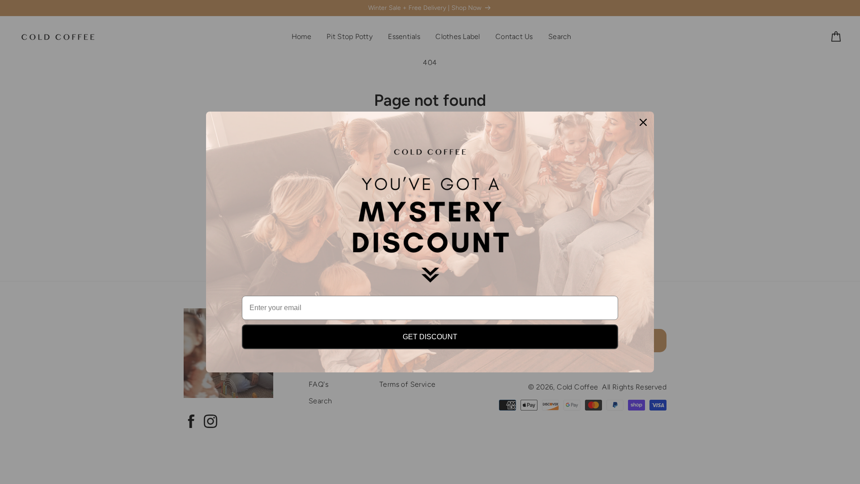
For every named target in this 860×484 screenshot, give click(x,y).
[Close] (643, 122)
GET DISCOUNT (430, 337)
